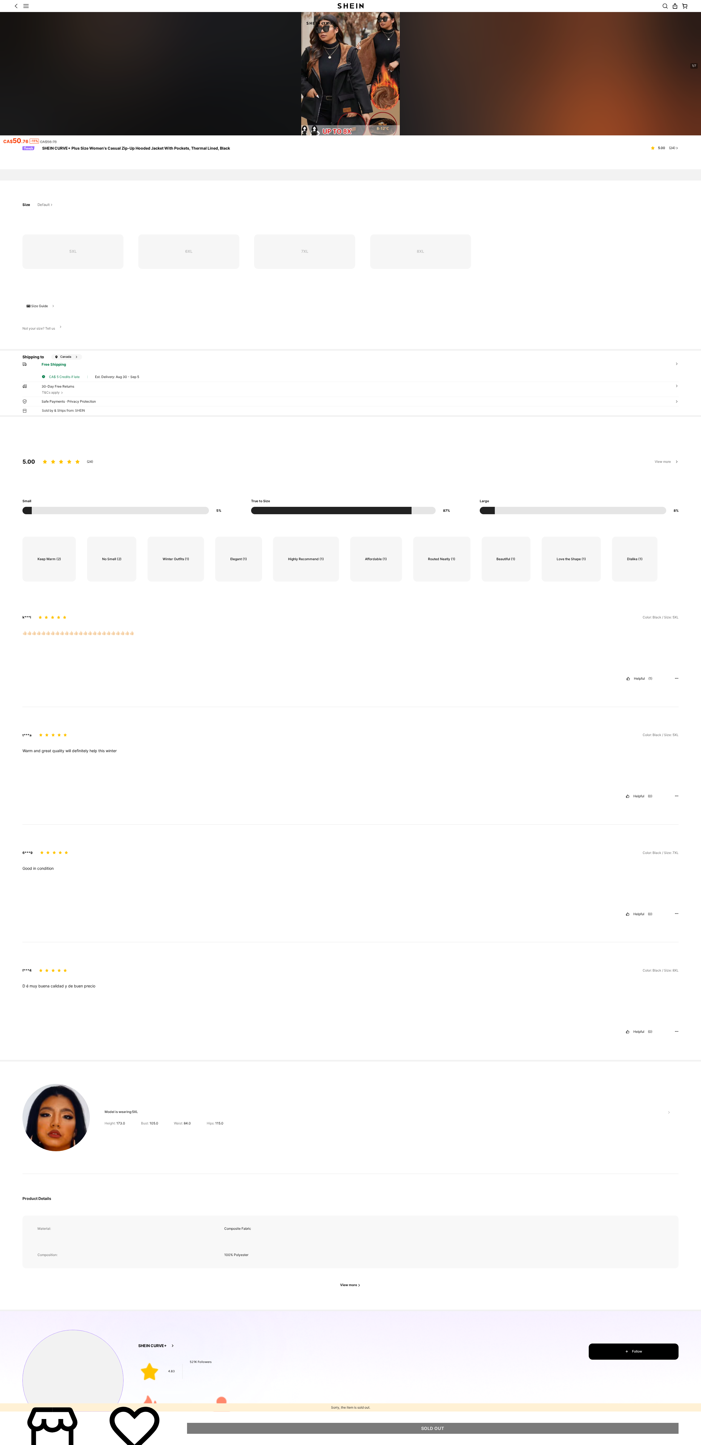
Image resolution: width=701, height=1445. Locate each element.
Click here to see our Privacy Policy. (112, 1398)
